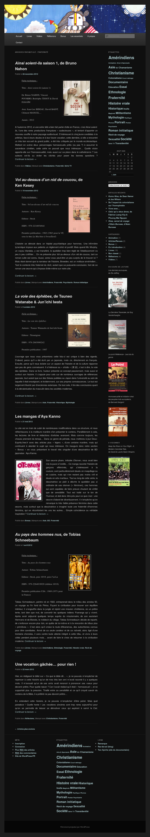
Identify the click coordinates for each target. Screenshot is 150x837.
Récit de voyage (116, 134)
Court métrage (127, 78)
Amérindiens (47, 282)
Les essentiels (77, 36)
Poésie (128, 123)
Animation (112, 63)
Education (113, 87)
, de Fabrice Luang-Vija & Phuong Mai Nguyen (120, 214)
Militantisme (123, 113)
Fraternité (60, 165)
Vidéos (39, 36)
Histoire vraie (78, 647)
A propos (91, 36)
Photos (111, 123)
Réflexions (51, 36)
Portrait (120, 122)
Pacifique (128, 118)
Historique (60, 402)
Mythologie (70, 402)
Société (126, 139)
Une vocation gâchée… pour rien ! (45, 664)
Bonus (63, 36)
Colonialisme (115, 78)
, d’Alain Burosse (119, 224)
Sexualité (114, 139)
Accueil (19, 36)
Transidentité (122, 143)
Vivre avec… (114, 208)
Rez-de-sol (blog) (105, 746)
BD (48, 520)
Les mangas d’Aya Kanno (37, 416)
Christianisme (49, 165)
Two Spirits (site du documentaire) (113, 749)
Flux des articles (25, 749)
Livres (29, 36)
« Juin (113, 174)
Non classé (113, 253)
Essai (123, 87)
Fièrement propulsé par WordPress (75, 827)
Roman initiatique (81, 282)
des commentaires (25, 752)
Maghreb (111, 113)
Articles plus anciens (25, 729)
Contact (19, 42)
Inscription (20, 743)
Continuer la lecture (25, 159)
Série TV (68, 165)
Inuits (126, 108)
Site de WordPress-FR (25, 756)
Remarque (102, 743)
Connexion (20, 746)
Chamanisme (125, 67)
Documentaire (118, 82)
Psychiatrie (68, 282)
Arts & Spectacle (123, 63)
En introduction (115, 247)
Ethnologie (58, 647)
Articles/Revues (115, 241)
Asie (44, 402)
